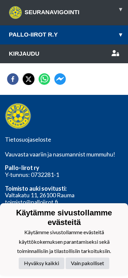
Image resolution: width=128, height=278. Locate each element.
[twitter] (28, 79)
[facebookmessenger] (60, 79)
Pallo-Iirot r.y (65, 34)
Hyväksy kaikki (41, 263)
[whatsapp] (44, 79)
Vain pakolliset (87, 263)
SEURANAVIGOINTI (73, 10)
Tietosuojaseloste (28, 139)
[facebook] (13, 79)
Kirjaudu (24, 53)
